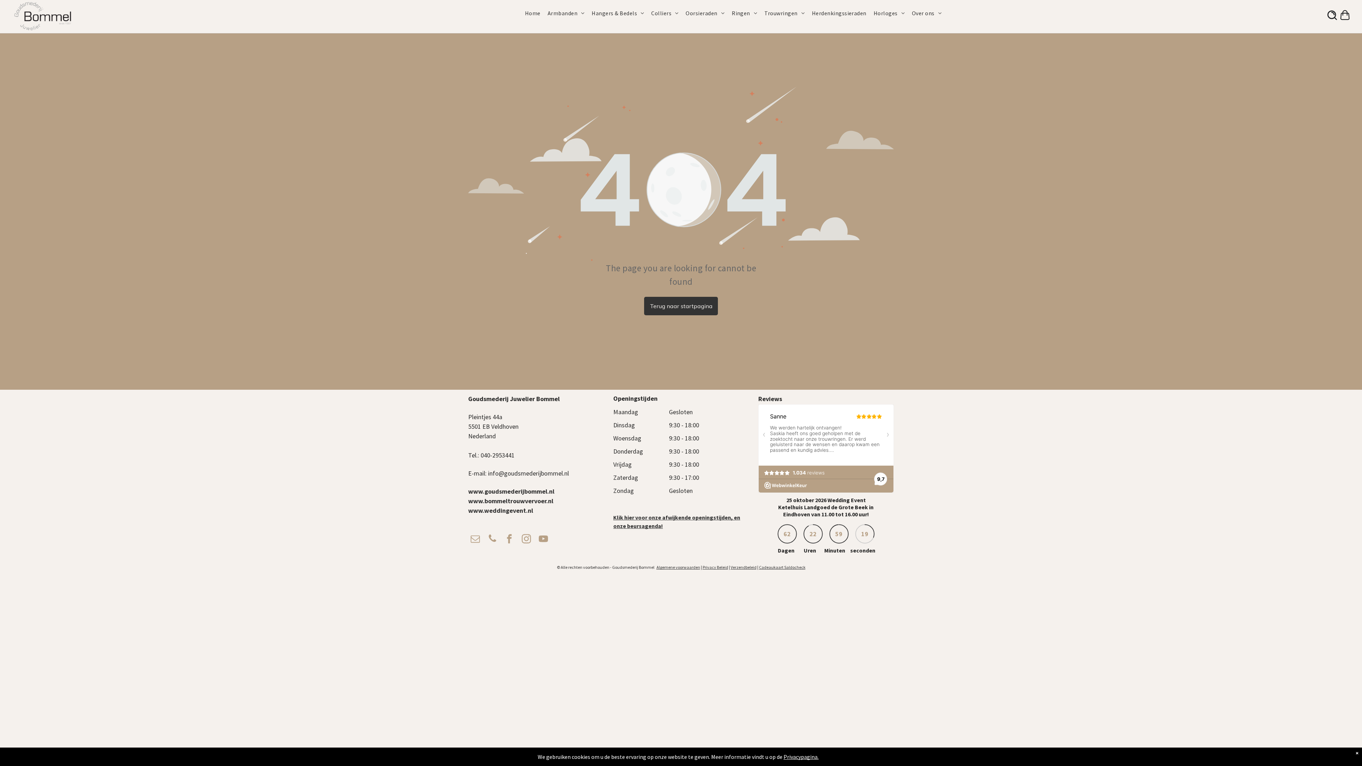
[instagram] (526, 540)
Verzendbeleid (744, 567)
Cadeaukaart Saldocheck (782, 567)
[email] (475, 540)
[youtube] (543, 540)
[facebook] (509, 540)
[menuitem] (536, 13)
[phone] (492, 540)
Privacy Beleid (715, 567)
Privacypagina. (801, 756)
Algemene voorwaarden (678, 567)
